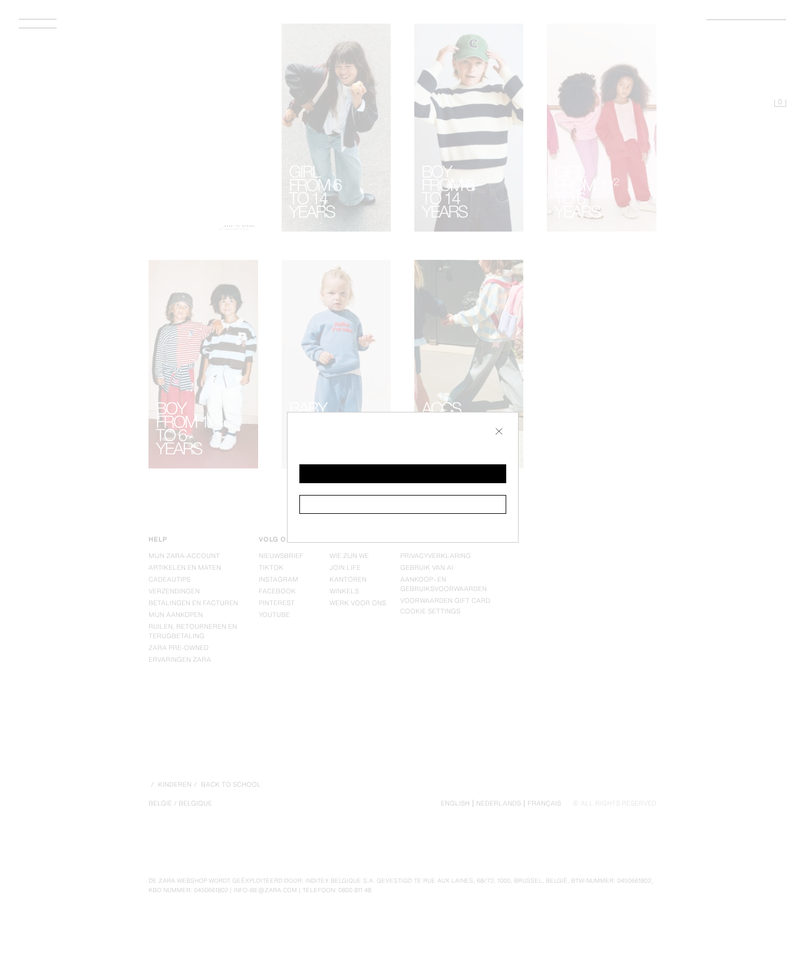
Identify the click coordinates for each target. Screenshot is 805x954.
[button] (402, 473)
